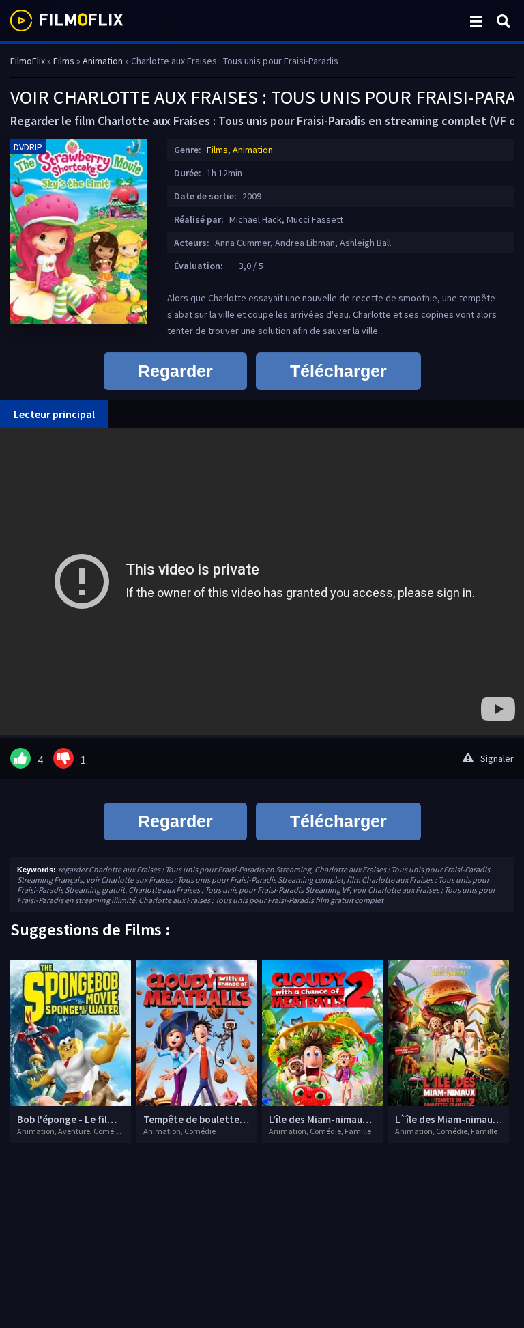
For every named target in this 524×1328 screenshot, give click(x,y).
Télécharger (338, 371)
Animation (253, 149)
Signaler (497, 758)
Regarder (175, 371)
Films (217, 149)
